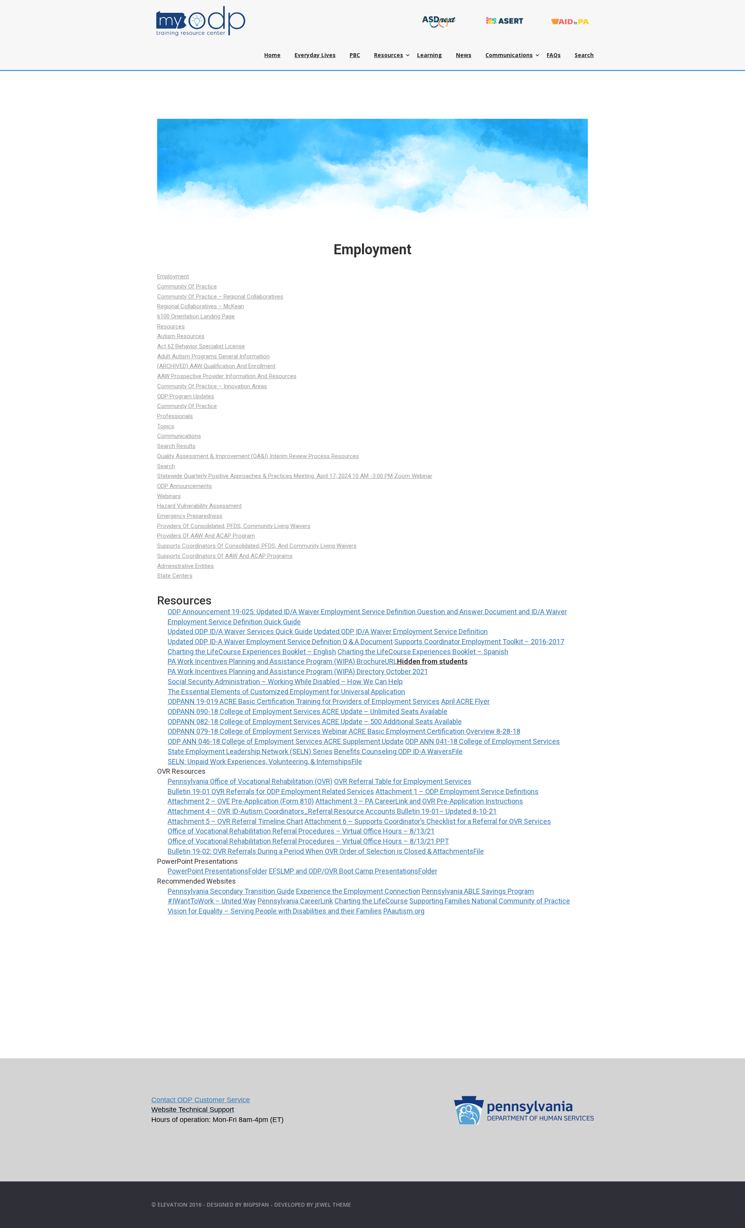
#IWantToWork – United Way (212, 901)
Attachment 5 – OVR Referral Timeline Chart (235, 821)
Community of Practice (187, 286)
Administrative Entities (185, 566)
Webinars (169, 496)
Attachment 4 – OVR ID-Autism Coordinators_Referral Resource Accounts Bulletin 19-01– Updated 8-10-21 (332, 811)
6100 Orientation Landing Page (196, 316)
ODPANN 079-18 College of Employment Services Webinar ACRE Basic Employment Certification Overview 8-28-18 (344, 731)
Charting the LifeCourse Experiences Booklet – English (252, 652)
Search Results (176, 446)
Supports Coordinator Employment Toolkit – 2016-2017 (479, 641)
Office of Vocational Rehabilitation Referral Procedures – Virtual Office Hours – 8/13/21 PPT (308, 841)
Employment (173, 276)
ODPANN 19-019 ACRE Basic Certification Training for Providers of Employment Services (304, 701)
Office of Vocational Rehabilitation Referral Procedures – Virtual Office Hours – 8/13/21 (301, 831)
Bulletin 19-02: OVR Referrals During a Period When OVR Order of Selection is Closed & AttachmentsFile (326, 851)
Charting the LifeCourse (371, 901)
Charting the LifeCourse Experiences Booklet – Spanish (423, 652)
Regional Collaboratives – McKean (200, 306)
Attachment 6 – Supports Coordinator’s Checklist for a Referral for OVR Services (428, 821)
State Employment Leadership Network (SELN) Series (250, 751)
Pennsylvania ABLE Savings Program (478, 891)
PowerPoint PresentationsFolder (217, 871)
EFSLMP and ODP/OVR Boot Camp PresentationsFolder (353, 871)
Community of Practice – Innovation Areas (212, 386)
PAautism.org (403, 911)
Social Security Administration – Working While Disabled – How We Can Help (285, 681)
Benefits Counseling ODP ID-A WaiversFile (398, 751)
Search (584, 55)
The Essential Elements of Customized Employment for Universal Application (286, 692)
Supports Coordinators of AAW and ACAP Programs (225, 555)
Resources (388, 55)
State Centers (174, 575)
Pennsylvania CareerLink (295, 901)
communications (179, 435)
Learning (429, 55)
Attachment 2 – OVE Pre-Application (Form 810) (241, 801)
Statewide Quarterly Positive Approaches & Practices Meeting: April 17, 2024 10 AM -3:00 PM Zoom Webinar (294, 475)
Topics (165, 426)
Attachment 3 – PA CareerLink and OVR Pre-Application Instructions (419, 801)
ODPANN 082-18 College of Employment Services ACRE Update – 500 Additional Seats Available (315, 721)
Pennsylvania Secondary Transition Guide (231, 891)
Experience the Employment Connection (358, 891)
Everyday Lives (315, 55)
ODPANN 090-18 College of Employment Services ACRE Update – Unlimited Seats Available (307, 711)
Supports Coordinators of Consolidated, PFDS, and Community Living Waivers (257, 545)
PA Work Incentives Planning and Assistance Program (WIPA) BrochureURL (282, 661)
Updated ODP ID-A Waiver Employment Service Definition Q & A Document (280, 641)
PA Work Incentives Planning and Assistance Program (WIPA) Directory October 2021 (298, 671)
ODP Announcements (184, 486)
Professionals (175, 416)
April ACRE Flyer (465, 701)
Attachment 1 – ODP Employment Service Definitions (457, 791)
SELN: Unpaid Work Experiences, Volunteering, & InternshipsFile (265, 761)
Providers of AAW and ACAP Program (206, 535)
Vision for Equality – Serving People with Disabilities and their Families (275, 911)
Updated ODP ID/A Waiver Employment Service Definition (401, 631)
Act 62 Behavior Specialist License (201, 346)
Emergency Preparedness (189, 515)
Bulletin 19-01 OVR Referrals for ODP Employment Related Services (271, 791)
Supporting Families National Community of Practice (489, 901)
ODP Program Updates (185, 396)
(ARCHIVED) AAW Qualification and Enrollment (216, 366)
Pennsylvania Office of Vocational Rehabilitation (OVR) (250, 781)
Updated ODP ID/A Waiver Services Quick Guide (240, 631)
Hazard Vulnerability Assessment (199, 505)
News (463, 55)
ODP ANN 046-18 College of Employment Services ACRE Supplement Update (286, 741)
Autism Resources (180, 336)
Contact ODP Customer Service (200, 1100)
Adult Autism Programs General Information (213, 356)
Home (272, 55)
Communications (509, 55)
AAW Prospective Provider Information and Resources (226, 376)
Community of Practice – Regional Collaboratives (220, 296)
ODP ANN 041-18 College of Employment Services (482, 741)
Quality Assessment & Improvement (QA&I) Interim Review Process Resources (258, 456)
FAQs (554, 55)
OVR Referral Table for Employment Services (402, 781)
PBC (355, 55)
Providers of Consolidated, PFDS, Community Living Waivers (233, 526)
